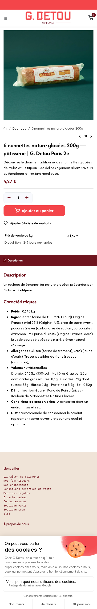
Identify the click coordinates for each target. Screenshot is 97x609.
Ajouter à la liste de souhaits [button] (30, 223)
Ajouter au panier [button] (37, 210)
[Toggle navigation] (6, 18)
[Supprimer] (9, 197)
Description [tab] (15, 260)
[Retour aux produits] (85, 136)
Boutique (19, 128)
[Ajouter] (27, 197)
